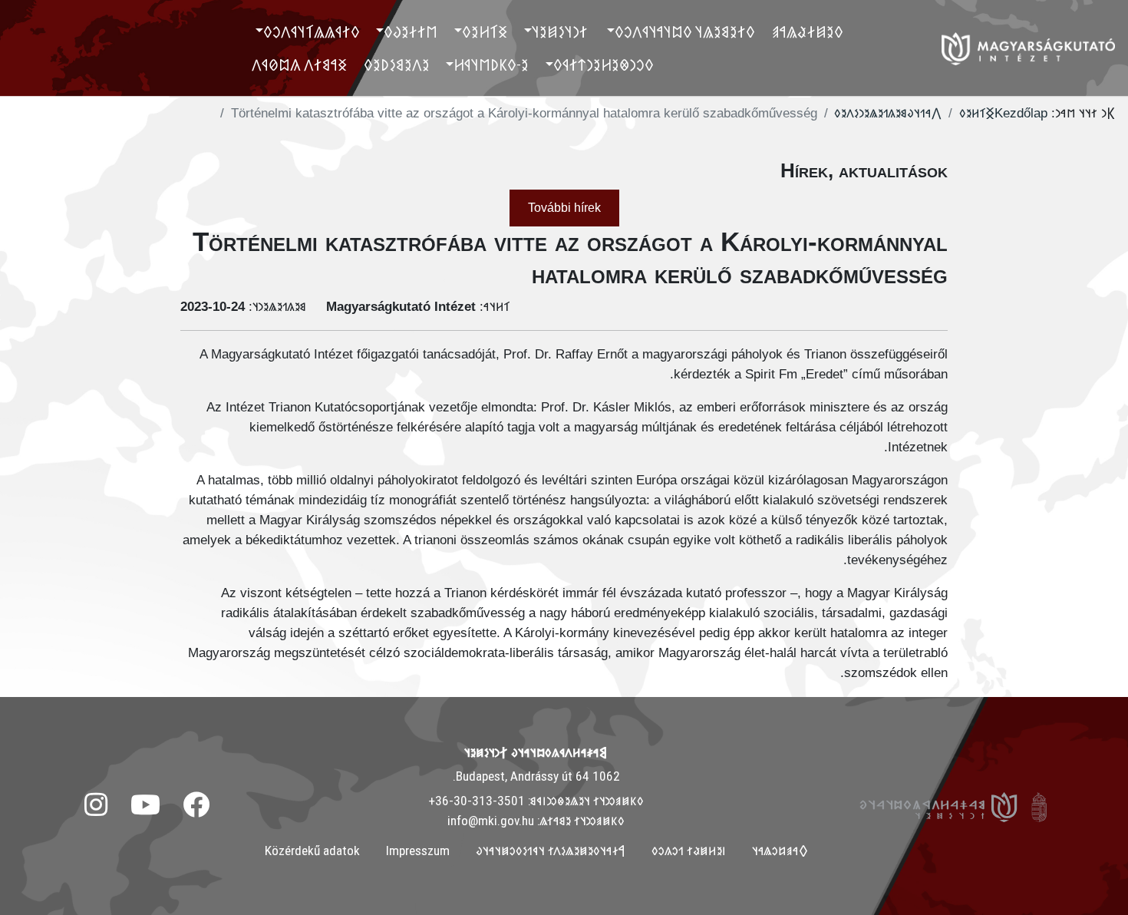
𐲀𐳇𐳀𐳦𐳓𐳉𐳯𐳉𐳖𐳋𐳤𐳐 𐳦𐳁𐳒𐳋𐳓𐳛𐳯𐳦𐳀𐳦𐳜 (550, 850)
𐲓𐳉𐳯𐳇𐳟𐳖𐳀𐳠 (807, 31)
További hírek (564, 207)
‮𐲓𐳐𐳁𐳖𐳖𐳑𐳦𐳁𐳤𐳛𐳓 (311, 31)
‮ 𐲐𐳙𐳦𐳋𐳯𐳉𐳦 (561, 31)
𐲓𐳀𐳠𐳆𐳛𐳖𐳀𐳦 (780, 850)
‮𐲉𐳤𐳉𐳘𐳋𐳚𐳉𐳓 (397, 64)
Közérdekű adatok (312, 850)
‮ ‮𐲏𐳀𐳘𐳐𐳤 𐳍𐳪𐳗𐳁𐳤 (301, 64)
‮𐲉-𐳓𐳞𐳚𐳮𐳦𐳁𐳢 (491, 64)
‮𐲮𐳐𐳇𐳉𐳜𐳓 (410, 31)
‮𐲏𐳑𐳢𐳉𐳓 (484, 31)
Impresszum (418, 850)
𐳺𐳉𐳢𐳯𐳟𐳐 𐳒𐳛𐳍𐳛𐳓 (688, 850)
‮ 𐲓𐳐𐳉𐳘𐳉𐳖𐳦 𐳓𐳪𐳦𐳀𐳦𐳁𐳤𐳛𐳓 (686, 31)
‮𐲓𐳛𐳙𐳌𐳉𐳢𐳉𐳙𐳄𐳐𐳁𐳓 (603, 64)
